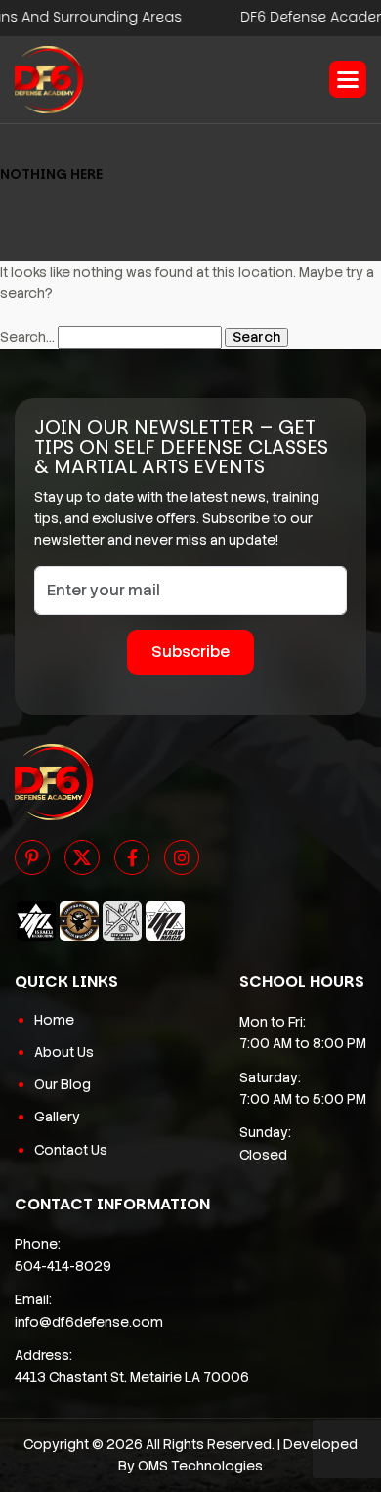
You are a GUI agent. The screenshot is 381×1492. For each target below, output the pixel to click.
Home (54, 1020)
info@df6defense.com (89, 1322)
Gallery (57, 1116)
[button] (347, 79)
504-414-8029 (63, 1266)
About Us (64, 1052)
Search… (27, 337)
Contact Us (70, 1150)
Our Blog (62, 1084)
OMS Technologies (200, 1465)
